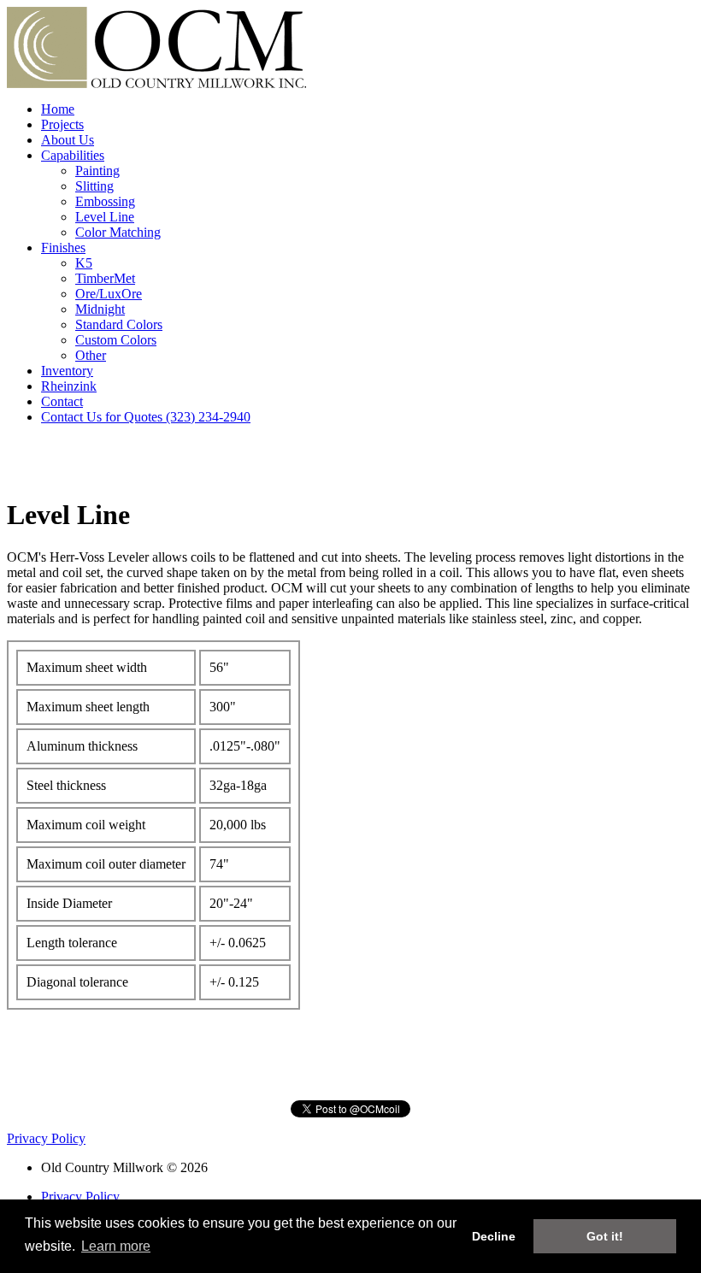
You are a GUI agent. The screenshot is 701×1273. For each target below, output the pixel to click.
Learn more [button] (115, 1246)
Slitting (94, 186)
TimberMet (105, 278)
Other (90, 355)
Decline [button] (493, 1236)
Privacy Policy (46, 1138)
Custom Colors (115, 340)
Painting (97, 170)
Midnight (100, 309)
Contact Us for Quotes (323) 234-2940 (145, 417)
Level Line (104, 216)
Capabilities (72, 155)
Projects (62, 124)
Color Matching (118, 232)
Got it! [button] (604, 1236)
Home (57, 109)
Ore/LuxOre (108, 293)
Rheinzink (69, 386)
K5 (83, 263)
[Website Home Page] (156, 83)
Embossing (105, 201)
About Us (67, 140)
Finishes (63, 247)
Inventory (67, 370)
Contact (62, 401)
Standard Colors (118, 324)
